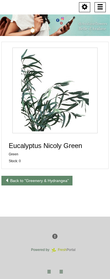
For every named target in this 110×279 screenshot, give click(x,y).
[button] (55, 90)
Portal (68, 250)
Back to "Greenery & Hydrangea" (39, 180)
